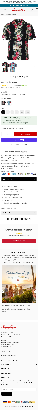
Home (2, 14)
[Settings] (32, 9)
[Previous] (3, 39)
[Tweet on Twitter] (17, 77)
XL (16, 112)
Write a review (19, 241)
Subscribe (7, 394)
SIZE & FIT (6, 213)
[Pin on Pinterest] (20, 77)
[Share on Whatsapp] (24, 77)
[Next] (34, 39)
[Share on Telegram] (22, 77)
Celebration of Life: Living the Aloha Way (16, 306)
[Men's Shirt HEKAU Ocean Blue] (13, 67)
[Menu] (1, 9)
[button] (35, 9)
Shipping (4, 94)
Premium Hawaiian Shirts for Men (22, 164)
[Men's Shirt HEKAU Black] (5, 67)
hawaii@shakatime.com (8, 355)
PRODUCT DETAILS (9, 179)
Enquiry (20, 128)
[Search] (5, 9)
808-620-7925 (7, 351)
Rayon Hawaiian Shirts (10, 166)
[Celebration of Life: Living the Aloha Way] (19, 284)
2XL (22, 112)
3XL (27, 112)
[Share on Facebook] (15, 77)
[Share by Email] (27, 76)
